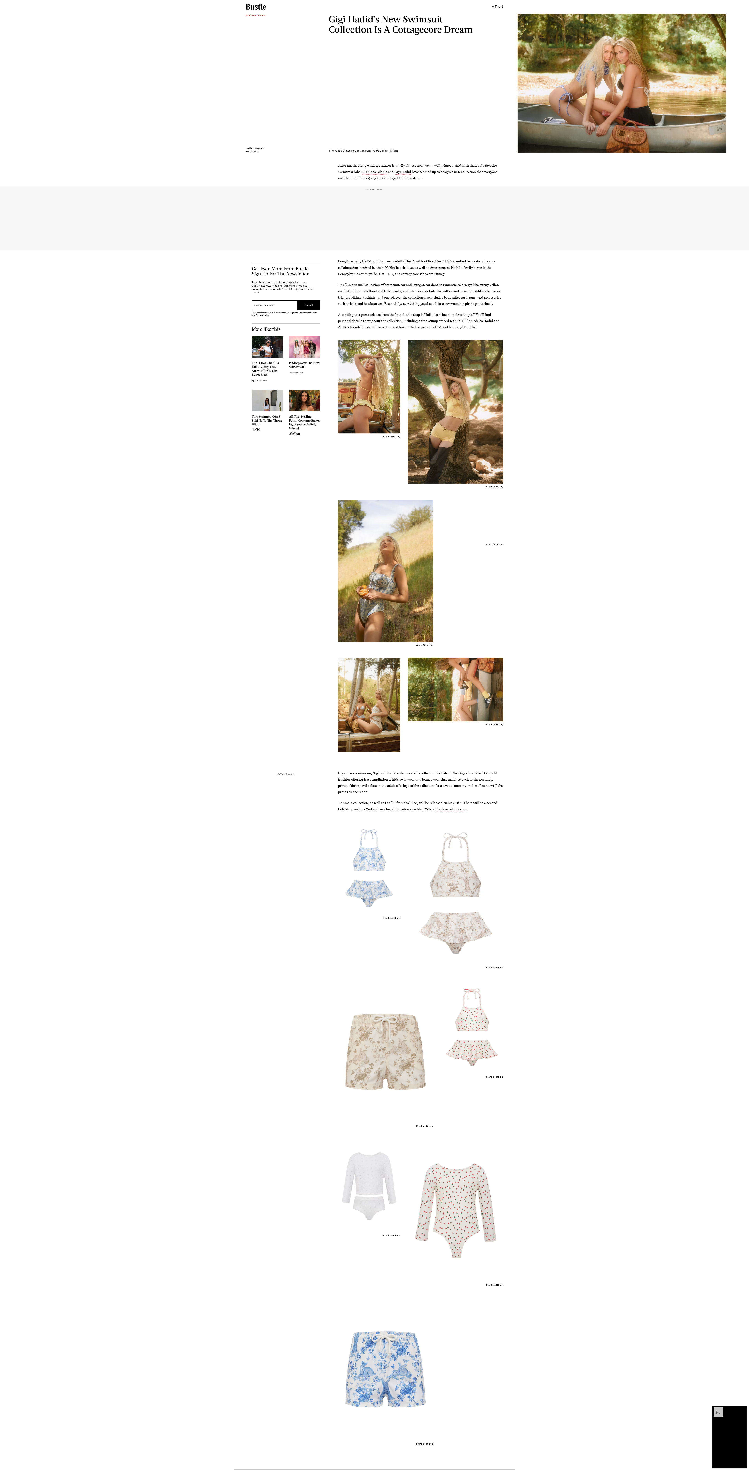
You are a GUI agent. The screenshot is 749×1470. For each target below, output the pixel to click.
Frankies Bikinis (374, 171)
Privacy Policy (262, 315)
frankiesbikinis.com (451, 809)
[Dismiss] (743, 1409)
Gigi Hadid (402, 171)
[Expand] (716, 1409)
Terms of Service (309, 312)
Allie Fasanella (256, 147)
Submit (309, 305)
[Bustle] (256, 7)
